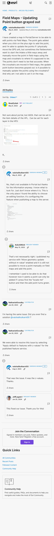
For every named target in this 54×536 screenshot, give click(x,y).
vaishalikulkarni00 (17, 27)
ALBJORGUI (20, 245)
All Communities (9, 458)
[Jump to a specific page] (49, 97)
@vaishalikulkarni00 (20, 317)
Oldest (13, 97)
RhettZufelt (13, 103)
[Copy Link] (10, 34)
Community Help (9, 469)
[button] (20, 135)
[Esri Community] (12, 3)
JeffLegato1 (17, 397)
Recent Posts (8, 461)
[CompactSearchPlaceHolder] (46, 3)
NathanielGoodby (16, 302)
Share (6, 80)
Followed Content (10, 465)
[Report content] (49, 19)
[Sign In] (50, 3)
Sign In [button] (27, 442)
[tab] (7, 90)
